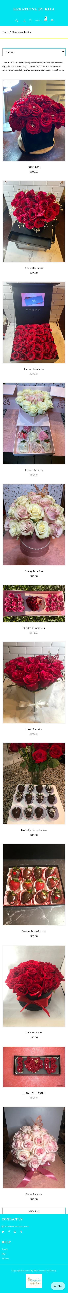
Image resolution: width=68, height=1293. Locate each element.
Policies (5, 1258)
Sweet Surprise (34, 728)
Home (5, 32)
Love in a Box (34, 1032)
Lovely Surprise (34, 470)
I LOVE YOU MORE (34, 1093)
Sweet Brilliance (34, 267)
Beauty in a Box (34, 571)
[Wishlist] (30, 20)
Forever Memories (34, 368)
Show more (34, 1210)
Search (5, 1249)
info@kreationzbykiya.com (17, 1226)
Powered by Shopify (47, 1270)
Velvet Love (34, 166)
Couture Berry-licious (34, 931)
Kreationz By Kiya (34, 9)
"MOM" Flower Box (34, 627)
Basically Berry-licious (34, 830)
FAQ (3, 1253)
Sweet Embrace (34, 1194)
